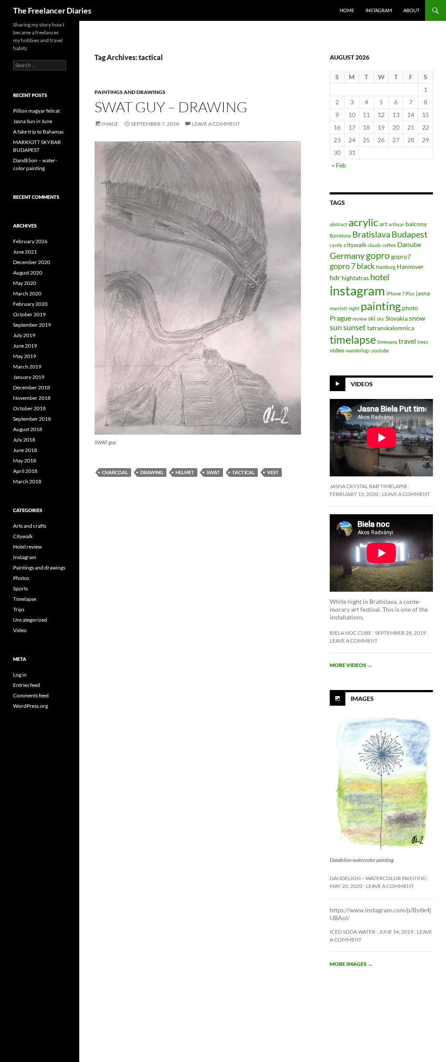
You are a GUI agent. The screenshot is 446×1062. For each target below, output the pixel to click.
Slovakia (396, 318)
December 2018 (31, 387)
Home (347, 10)
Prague (340, 318)
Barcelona (340, 235)
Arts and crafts (29, 526)
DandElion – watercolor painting (378, 878)
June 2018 (25, 450)
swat (213, 472)
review (359, 319)
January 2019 (28, 377)
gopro (378, 255)
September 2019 (32, 325)
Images (362, 698)
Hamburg (385, 267)
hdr (335, 277)
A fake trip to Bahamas (38, 131)
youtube (380, 350)
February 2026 (30, 241)
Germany (347, 255)
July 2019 (24, 335)
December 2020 (31, 262)
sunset (354, 327)
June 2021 (25, 251)
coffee (389, 245)
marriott (338, 308)
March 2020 (27, 293)
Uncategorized (30, 619)
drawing (151, 472)
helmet (185, 472)
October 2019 (29, 314)
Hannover (410, 266)
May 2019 (24, 356)
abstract (338, 224)
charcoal (115, 472)
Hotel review (27, 546)
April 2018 (25, 471)
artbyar (396, 224)
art (383, 224)
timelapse (353, 339)
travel (407, 341)
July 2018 (24, 439)
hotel (379, 276)
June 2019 (25, 345)
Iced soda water (352, 931)
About (411, 10)
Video (20, 630)
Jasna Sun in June (32, 121)
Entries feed (26, 685)
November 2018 (32, 398)
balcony (416, 224)
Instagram (24, 557)
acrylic (363, 222)
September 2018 (32, 418)
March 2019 (27, 366)
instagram (378, 10)
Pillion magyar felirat (36, 110)
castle (336, 245)
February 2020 (30, 304)
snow (417, 318)
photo (410, 308)
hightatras (355, 278)
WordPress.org (30, 706)
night (353, 308)
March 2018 (27, 481)
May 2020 (24, 283)
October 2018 (29, 408)
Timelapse (24, 599)
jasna (423, 293)
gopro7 (401, 256)
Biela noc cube (351, 633)
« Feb (339, 165)
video (337, 350)
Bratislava (371, 234)
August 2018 (27, 429)
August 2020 (27, 272)
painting (381, 306)
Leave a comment (216, 124)
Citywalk (23, 536)
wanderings (358, 350)
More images (351, 964)
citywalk (355, 244)
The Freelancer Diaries (52, 10)
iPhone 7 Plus (400, 293)
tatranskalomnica (390, 328)
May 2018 (24, 460)
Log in (20, 674)
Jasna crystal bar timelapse (369, 486)
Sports (20, 588)
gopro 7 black (352, 266)
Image (109, 124)
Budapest (409, 234)
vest (273, 472)
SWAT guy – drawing (171, 107)
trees (422, 342)
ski (371, 318)
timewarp (387, 342)
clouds (374, 245)
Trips (18, 609)
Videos (362, 383)
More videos (351, 665)
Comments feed (31, 695)
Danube (409, 244)
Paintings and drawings (130, 92)
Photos (21, 578)
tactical (243, 472)
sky (380, 319)
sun (336, 327)
